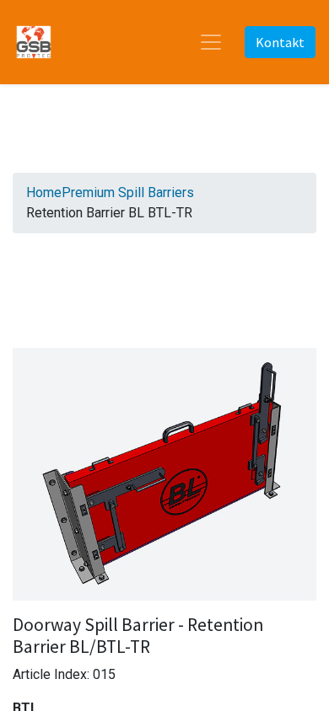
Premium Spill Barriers (128, 192)
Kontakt (280, 42)
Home (44, 192)
